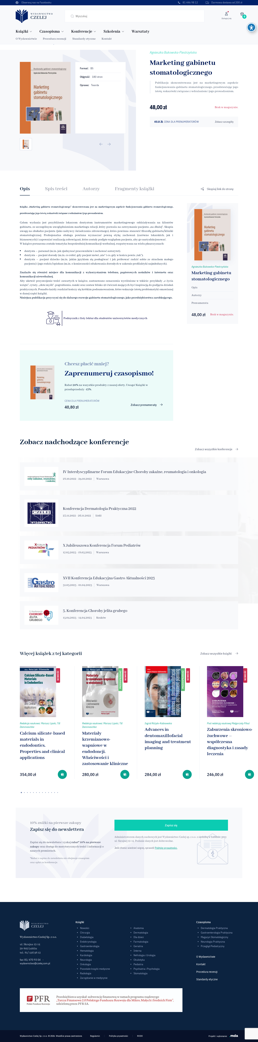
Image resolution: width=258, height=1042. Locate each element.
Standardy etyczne (84, 39)
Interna (137, 950)
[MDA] (233, 1035)
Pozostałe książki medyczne (95, 968)
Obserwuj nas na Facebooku (36, 2)
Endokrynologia (88, 941)
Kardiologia (86, 955)
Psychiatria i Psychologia (147, 968)
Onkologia (85, 964)
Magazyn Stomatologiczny (214, 937)
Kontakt (107, 39)
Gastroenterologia (89, 946)
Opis (25, 189)
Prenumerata (200, 303)
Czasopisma (49, 31)
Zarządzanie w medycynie (93, 978)
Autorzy (91, 189)
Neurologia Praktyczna (213, 941)
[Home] (34, 16)
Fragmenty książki (134, 189)
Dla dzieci (139, 937)
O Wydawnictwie (26, 39)
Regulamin (95, 1035)
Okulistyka (139, 959)
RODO (140, 1035)
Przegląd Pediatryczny (212, 946)
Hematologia (87, 950)
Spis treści (56, 189)
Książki (22, 31)
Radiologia (85, 973)
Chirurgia (85, 932)
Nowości (84, 928)
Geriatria (138, 946)
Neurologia (86, 959)
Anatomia (139, 928)
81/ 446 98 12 (33, 952)
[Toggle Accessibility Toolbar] (251, 27)
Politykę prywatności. (166, 848)
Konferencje (81, 31)
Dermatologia (141, 932)
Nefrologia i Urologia (144, 955)
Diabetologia (86, 937)
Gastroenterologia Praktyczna (217, 932)
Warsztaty (140, 31)
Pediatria (138, 964)
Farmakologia (141, 941)
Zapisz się (171, 825)
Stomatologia (141, 973)
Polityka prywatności (118, 1035)
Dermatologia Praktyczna (214, 928)
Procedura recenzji (54, 39)
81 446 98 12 (190, 2)
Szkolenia (112, 31)
